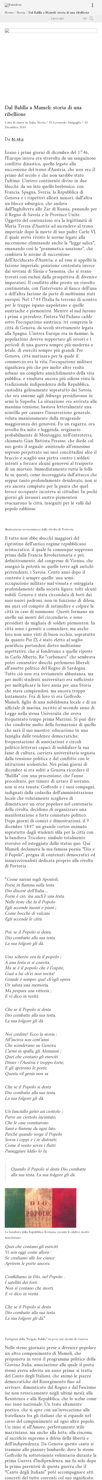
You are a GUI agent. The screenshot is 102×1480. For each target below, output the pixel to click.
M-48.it (19, 139)
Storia (41, 123)
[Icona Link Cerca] (71, 27)
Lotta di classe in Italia (20, 123)
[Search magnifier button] (91, 18)
